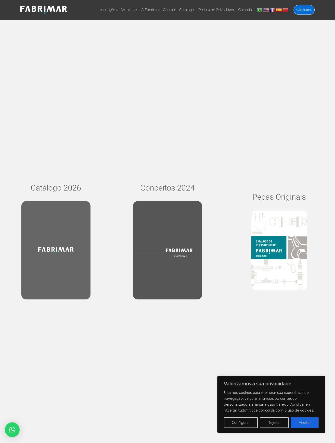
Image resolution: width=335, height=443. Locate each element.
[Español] (279, 9)
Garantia (245, 10)
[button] (12, 429)
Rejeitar (274, 422)
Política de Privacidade (216, 10)
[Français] (273, 9)
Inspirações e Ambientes (118, 10)
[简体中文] (285, 9)
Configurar (241, 422)
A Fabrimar (150, 10)
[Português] (260, 9)
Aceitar (305, 422)
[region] (271, 404)
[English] (266, 9)
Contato (169, 10)
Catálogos (187, 10)
